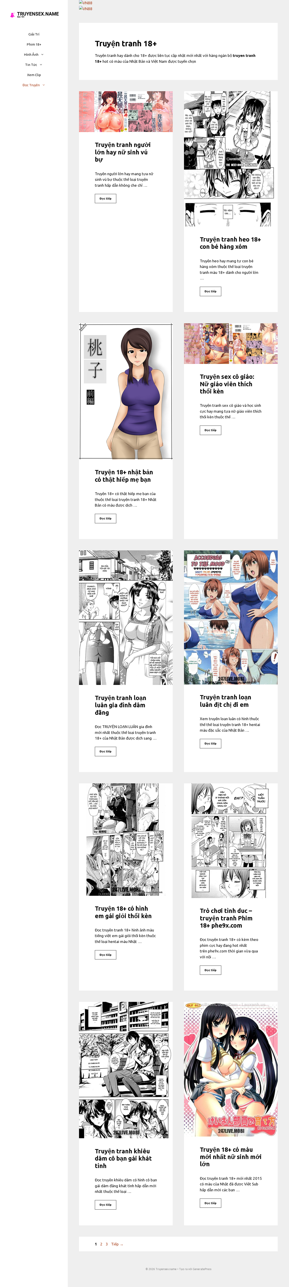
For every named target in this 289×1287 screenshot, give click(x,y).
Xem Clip (34, 75)
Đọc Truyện (31, 85)
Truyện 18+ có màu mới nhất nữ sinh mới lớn (231, 1157)
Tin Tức (31, 65)
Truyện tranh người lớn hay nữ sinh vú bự (123, 152)
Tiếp (117, 1244)
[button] (43, 54)
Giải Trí (33, 34)
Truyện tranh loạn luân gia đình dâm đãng (120, 705)
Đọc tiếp (106, 198)
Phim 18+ (34, 44)
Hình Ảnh (31, 54)
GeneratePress (202, 1269)
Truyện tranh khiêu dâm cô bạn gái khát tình (123, 1158)
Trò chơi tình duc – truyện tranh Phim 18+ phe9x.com (226, 918)
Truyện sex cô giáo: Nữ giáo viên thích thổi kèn (227, 384)
